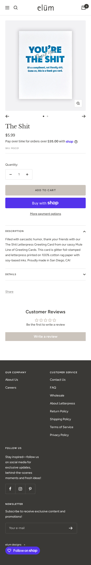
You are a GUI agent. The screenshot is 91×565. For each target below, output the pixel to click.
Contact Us (58, 380)
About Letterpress (62, 403)
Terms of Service (61, 427)
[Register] (71, 528)
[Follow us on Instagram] (20, 489)
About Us (11, 380)
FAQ (53, 387)
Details (10, 274)
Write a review (45, 336)
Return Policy (59, 411)
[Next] (84, 116)
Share (9, 292)
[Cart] (83, 8)
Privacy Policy (59, 435)
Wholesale (57, 395)
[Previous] (7, 116)
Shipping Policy (60, 419)
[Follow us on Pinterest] (30, 489)
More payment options (45, 214)
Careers (10, 387)
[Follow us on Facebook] (10, 489)
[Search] (16, 8)
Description (14, 231)
